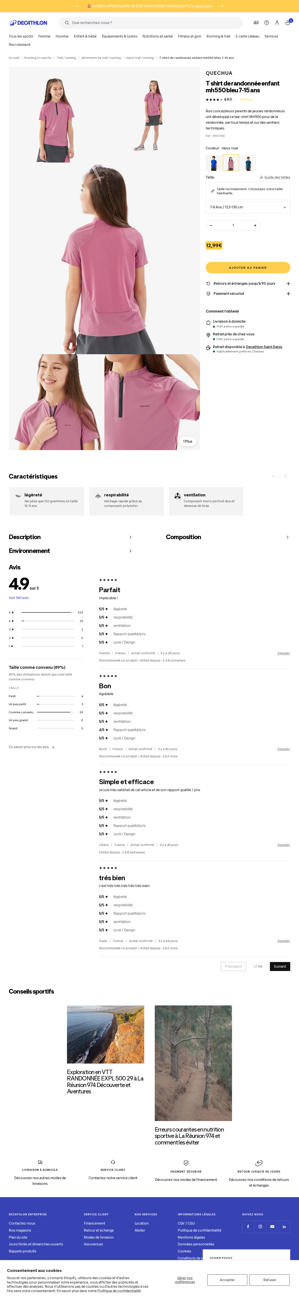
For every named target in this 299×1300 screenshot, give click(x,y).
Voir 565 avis (19, 598)
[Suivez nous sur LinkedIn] (284, 1227)
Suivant (280, 966)
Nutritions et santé (157, 36)
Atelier (140, 1230)
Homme (62, 36)
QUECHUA (219, 73)
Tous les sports (21, 36)
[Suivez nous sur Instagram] (260, 1227)
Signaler (284, 653)
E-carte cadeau (247, 36)
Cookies (184, 1251)
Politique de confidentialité (119, 1291)
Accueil (14, 57)
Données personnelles (196, 1244)
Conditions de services (196, 1258)
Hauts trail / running (140, 57)
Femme (44, 36)
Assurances (93, 1244)
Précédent (233, 966)
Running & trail (218, 36)
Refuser (269, 1280)
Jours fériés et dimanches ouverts (36, 1244)
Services (271, 36)
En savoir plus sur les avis (32, 747)
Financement (94, 1223)
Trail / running (66, 57)
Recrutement (19, 45)
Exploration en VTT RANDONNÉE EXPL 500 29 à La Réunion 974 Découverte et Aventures (105, 1082)
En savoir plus (201, 6)
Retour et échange (99, 1230)
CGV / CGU (186, 1223)
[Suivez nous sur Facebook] (248, 1227)
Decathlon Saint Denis (264, 347)
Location (142, 1223)
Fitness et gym (189, 36)
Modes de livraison (99, 1237)
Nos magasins (20, 1230)
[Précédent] (273, 476)
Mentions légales (191, 1237)
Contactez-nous (22, 1223)
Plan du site (18, 1237)
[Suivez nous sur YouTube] (272, 1227)
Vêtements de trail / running (101, 57)
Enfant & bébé (85, 36)
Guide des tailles (277, 177)
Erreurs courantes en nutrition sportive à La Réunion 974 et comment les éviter (189, 1136)
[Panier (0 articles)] (287, 22)
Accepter (227, 1280)
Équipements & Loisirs (119, 36)
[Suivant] (285, 476)
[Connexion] (277, 22)
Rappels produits (22, 1251)
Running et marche (38, 57)
